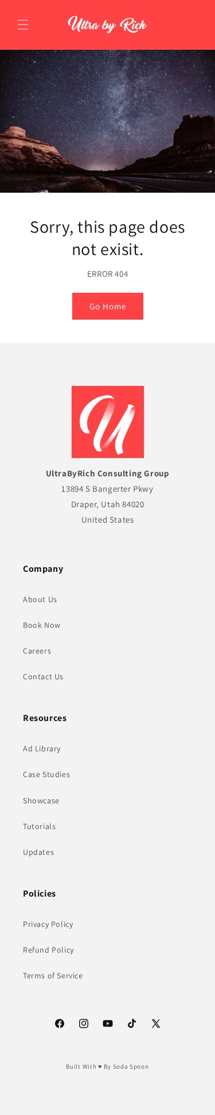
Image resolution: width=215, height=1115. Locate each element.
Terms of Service (53, 975)
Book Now (42, 625)
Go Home (107, 305)
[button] (23, 24)
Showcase (41, 800)
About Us (40, 599)
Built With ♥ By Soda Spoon (107, 1066)
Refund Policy (48, 950)
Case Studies (46, 774)
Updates (38, 852)
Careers (37, 651)
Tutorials (39, 826)
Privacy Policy (48, 924)
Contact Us (43, 676)
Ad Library (42, 748)
